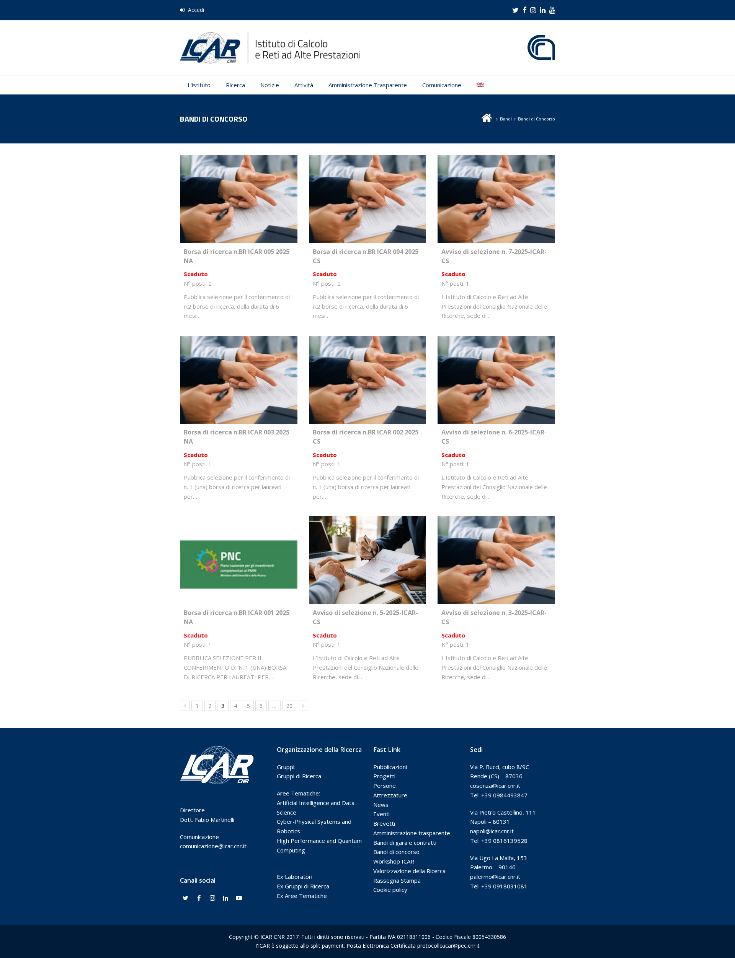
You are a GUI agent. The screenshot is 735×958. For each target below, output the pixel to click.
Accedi (195, 9)
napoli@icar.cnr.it (492, 831)
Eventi (381, 814)
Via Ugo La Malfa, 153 (498, 858)
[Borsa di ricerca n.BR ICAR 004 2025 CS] (367, 238)
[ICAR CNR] (270, 47)
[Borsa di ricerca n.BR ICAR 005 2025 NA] (238, 238)
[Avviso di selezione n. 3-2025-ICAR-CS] (496, 599)
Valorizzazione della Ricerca (409, 871)
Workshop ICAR (393, 861)
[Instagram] (212, 898)
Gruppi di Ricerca (299, 776)
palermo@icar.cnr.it (495, 876)
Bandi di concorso (396, 852)
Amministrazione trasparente (411, 833)
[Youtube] (239, 898)
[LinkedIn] (225, 898)
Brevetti (384, 823)
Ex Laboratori (294, 876)
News (381, 804)
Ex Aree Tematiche (302, 895)
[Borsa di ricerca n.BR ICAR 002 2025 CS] (367, 419)
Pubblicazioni (390, 767)
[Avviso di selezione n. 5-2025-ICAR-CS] (367, 599)
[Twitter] (185, 898)
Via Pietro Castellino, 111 (503, 812)
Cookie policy (390, 889)
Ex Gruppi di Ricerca (303, 886)
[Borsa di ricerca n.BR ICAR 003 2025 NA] (238, 419)
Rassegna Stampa (397, 880)
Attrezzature (390, 795)
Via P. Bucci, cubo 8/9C (499, 767)
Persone (384, 785)
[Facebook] (199, 898)
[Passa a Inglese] (480, 84)
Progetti (384, 776)
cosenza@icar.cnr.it (495, 785)
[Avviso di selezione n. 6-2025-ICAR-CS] (496, 419)
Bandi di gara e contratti (404, 842)
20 (289, 705)
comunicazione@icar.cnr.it (213, 846)
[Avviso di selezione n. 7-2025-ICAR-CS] (496, 238)
